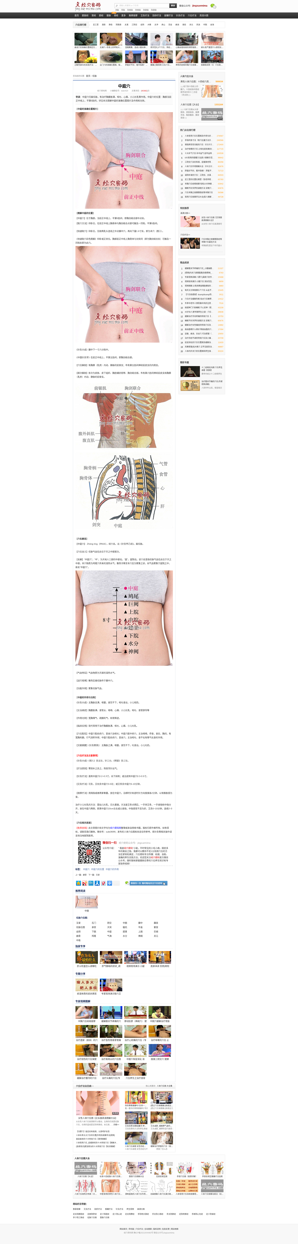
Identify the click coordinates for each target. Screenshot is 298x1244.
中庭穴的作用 (112, 869)
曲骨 (78, 936)
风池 (198, 25)
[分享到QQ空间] (78, 883)
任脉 (94, 76)
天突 (109, 927)
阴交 (109, 923)
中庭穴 (86, 869)
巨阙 (156, 931)
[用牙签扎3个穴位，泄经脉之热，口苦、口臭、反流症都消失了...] (161, 39)
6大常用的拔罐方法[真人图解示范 (198, 158)
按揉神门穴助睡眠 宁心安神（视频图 (200, 308)
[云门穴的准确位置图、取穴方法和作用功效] (111, 56)
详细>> (116, 1125)
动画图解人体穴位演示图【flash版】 (165, 1194)
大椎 (149, 25)
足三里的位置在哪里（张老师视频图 (200, 179)
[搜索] (173, 5)
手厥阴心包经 (197, 1214)
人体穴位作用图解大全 (194, 166)
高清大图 (141, 1209)
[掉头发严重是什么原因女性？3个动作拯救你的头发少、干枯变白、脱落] (212, 39)
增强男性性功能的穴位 (194, 145)
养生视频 (130, 1209)
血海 (212, 25)
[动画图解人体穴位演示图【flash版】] (161, 1185)
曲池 (177, 25)
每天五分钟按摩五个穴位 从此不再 (199, 290)
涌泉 (104, 25)
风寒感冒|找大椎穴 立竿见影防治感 (199, 347)
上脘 (140, 931)
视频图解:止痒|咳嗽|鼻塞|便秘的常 (199, 286)
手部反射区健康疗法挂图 (212, 1176)
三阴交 (134, 25)
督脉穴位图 (104, 1217)
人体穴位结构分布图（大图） (86, 1194)
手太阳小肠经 (157, 1214)
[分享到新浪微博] (84, 883)
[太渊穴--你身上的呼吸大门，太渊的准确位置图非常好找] (111, 39)
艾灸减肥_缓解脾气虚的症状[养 (163, 1126)
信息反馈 (165, 1229)
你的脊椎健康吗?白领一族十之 (137, 1105)
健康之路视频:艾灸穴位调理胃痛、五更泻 (167, 65)
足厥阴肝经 (92, 1214)
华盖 (140, 927)
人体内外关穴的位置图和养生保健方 (200, 351)
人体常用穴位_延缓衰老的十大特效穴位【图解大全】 (98, 1143)
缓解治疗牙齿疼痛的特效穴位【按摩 (200, 316)
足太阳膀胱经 (78, 1214)
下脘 (94, 931)
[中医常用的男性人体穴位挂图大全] (111, 1185)
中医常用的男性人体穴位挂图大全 (114, 1194)
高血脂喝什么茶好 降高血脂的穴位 (199, 329)
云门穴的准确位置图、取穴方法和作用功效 (117, 65)
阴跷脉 (146, 10)
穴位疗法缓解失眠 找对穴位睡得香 (199, 299)
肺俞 (111, 25)
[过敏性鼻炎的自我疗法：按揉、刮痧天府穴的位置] (85, 56)
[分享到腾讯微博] (91, 883)
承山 (163, 25)
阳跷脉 (154, 10)
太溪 (126, 25)
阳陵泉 (118, 25)
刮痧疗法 (98, 1209)
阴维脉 (138, 10)
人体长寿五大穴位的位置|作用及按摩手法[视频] (95, 1135)
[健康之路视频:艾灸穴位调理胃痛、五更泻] (161, 56)
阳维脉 (130, 10)
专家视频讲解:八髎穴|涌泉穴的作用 (199, 277)
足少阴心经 (117, 1214)
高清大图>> (185, 213)
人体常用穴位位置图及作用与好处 (199, 136)
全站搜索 (148, 1229)
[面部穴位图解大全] (136, 1168)
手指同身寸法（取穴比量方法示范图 (200, 140)
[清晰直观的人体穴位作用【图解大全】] (136, 1185)
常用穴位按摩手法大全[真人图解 (198, 197)
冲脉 (117, 10)
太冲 (156, 25)
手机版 (131, 1229)
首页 (88, 76)
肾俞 (184, 25)
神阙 (140, 936)
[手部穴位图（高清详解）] (187, 1168)
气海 (109, 936)
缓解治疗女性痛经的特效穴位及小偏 (200, 325)
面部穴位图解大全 (136, 1176)
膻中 (140, 923)
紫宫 (156, 927)
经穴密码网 (102, 91)
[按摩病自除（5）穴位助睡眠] (212, 56)
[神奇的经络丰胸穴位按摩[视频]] (187, 56)
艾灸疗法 (87, 1209)
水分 (125, 936)
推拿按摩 (76, 1209)
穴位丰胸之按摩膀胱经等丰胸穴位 (199, 192)
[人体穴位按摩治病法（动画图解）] (212, 1185)
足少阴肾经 (210, 1214)
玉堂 (98, 875)
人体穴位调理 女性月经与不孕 (137, 1146)
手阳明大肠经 (143, 1214)
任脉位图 (80, 927)
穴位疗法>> (185, 235)
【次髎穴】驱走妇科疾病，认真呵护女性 (93, 1131)
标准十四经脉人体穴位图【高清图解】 (115, 1176)
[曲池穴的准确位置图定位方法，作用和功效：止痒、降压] (85, 39)
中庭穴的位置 (97, 869)
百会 (170, 25)
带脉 (123, 10)
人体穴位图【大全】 (190, 104)
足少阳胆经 (104, 1214)
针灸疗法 (119, 1209)
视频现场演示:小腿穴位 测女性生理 (199, 281)
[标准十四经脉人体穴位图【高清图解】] (111, 1168)
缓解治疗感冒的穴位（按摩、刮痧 (164, 1146)
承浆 (94, 927)
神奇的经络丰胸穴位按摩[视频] (188, 65)
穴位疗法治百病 (85, 1086)
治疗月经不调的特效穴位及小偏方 (199, 338)
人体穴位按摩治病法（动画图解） (215, 1194)
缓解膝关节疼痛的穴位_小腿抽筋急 (199, 268)
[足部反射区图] (161, 1168)
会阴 (142, 25)
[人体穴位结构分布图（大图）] (85, 1185)
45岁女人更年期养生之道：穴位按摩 (200, 312)
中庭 (109, 931)
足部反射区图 (161, 1176)
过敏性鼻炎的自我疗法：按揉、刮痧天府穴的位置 (94, 65)
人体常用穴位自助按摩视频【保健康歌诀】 (193, 1194)
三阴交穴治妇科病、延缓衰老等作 (199, 162)
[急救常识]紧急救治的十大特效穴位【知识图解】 (96, 1146)
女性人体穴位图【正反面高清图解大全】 (97, 1118)
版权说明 (157, 1229)
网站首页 (123, 1229)
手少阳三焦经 (78, 1217)
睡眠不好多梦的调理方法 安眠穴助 (199, 321)
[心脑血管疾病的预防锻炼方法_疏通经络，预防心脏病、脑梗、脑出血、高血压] (187, 39)
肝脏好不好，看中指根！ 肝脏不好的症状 (142, 65)
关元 (191, 25)
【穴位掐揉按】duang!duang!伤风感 (200, 294)
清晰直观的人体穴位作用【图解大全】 (141, 1194)
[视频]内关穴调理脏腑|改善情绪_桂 (199, 273)
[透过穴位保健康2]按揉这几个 (163, 1105)
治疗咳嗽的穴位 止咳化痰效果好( (198, 149)
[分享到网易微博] (103, 883)
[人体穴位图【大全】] (85, 1168)
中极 (78, 940)
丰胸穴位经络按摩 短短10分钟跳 (198, 184)
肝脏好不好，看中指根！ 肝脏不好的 (200, 171)
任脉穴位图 (92, 1217)
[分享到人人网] (97, 883)
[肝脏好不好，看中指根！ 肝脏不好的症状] (136, 56)
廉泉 (156, 923)
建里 (85, 875)
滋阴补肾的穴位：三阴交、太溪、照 (200, 175)
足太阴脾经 (129, 1214)
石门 (94, 923)
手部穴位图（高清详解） (187, 1176)
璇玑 (125, 927)
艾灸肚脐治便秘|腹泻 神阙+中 (137, 1126)
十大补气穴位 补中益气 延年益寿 (198, 153)
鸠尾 (94, 936)
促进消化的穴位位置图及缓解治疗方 (200, 342)
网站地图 (174, 1229)
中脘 (205, 25)
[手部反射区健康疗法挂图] (212, 1168)
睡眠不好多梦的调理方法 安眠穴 (198, 188)
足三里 (96, 25)
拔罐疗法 (109, 1209)
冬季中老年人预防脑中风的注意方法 (200, 303)
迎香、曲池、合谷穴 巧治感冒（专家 (200, 334)
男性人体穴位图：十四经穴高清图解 (196, 81)
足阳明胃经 (183, 1214)
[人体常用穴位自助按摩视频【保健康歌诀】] (187, 1185)
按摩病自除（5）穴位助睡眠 (212, 65)
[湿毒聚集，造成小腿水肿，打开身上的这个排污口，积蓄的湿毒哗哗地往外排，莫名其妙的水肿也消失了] (136, 39)
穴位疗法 (139, 1229)
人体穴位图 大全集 (164, 1086)
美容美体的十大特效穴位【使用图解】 (92, 1139)
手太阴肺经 (171, 1214)
